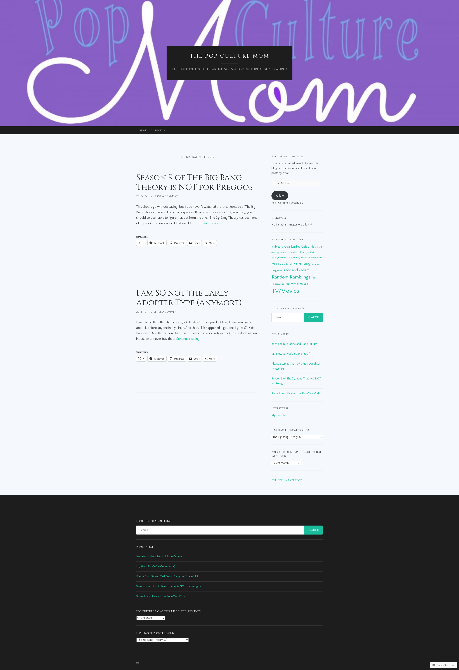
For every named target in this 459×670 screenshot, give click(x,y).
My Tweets (278, 415)
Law (290, 257)
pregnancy (277, 270)
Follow (280, 195)
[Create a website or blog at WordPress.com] (137, 663)
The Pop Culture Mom (229, 56)
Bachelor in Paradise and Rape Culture (294, 344)
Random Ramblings (291, 277)
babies (276, 246)
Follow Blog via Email (287, 156)
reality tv (291, 283)
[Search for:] (297, 317)
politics (315, 264)
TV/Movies (285, 291)
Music (275, 263)
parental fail (286, 264)
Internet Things (298, 252)
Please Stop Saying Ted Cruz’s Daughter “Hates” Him (168, 576)
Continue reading (209, 223)
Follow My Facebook (286, 480)
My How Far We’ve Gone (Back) (290, 353)
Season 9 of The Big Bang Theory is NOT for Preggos (194, 182)
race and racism (296, 270)
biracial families (291, 246)
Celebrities (308, 246)
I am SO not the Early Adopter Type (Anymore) (189, 298)
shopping (303, 283)
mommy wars (315, 257)
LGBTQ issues (300, 257)
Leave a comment (166, 196)
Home (143, 130)
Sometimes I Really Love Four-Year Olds (295, 393)
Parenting (301, 263)
